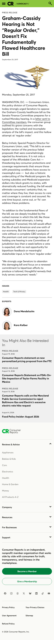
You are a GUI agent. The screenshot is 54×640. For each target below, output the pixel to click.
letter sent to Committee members (26, 120)
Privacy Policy (8, 607)
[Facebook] (5, 593)
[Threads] (18, 593)
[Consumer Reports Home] (13, 431)
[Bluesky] (30, 593)
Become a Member (27, 571)
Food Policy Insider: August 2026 (20, 416)
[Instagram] (11, 593)
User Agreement (9, 615)
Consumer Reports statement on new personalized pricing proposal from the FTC (27, 359)
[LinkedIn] (36, 593)
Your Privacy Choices (35, 607)
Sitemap (29, 615)
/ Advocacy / (22, 4)
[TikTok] (43, 593)
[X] (24, 593)
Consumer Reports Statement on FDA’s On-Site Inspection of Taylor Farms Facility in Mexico (26, 378)
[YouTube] (49, 593)
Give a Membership (27, 581)
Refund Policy (8, 623)
